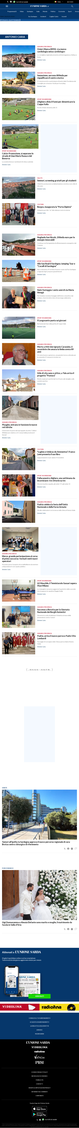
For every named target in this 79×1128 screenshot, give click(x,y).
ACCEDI (70, 2)
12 (35, 670)
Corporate (40, 1095)
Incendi (64, 16)
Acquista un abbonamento (39, 1022)
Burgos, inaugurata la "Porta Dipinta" (54, 207)
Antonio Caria (41, 60)
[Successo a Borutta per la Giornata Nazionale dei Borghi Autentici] (18, 617)
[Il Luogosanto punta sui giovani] (18, 328)
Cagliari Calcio (53, 16)
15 (42, 670)
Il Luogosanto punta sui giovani (51, 320)
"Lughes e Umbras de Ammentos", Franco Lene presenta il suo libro (56, 453)
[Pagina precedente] (52, 669)
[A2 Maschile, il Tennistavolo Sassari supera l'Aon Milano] (18, 590)
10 (30, 670)
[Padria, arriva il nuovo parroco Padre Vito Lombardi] (18, 643)
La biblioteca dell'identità (39, 1026)
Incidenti (43, 16)
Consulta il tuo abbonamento (39, 1018)
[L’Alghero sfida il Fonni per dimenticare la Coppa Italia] (18, 109)
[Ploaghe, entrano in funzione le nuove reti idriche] (20, 408)
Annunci (39, 1030)
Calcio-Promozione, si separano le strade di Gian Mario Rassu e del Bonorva (17, 156)
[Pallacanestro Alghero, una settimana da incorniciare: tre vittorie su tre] (18, 485)
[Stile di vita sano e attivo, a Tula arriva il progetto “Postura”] (18, 380)
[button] (65, 849)
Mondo (45, 11)
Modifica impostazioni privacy (40, 1088)
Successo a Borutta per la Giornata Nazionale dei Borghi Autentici (53, 610)
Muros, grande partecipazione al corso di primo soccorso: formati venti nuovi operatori (20, 558)
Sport (70, 11)
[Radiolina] (59, 1007)
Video (22, 11)
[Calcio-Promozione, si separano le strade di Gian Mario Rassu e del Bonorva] (20, 136)
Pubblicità (39, 1080)
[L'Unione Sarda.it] (39, 6)
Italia (38, 11)
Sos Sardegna (32, 16)
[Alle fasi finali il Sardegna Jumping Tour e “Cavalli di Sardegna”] (18, 271)
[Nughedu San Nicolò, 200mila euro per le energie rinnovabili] (18, 245)
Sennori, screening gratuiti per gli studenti (56, 180)
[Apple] (39, 1108)
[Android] (39, 1114)
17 (46, 670)
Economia (62, 11)
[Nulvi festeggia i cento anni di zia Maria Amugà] (18, 297)
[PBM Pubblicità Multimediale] (39, 1062)
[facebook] (11, 2)
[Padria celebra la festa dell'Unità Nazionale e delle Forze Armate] (18, 512)
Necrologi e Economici (39, 1076)
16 (44, 670)
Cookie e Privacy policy (39, 1072)
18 (48, 670)
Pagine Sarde (39, 1034)
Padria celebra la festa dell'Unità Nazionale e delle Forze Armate (52, 505)
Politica (53, 11)
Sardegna (30, 11)
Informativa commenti (39, 1091)
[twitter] (8, 2)
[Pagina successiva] (27, 669)
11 (33, 670)
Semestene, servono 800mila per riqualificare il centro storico (52, 76)
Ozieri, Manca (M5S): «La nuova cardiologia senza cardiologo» (51, 50)
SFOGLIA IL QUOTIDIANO (10, 20)
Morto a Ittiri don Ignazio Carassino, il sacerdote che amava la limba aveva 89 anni (55, 349)
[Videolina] (20, 1007)
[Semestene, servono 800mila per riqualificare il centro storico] (18, 83)
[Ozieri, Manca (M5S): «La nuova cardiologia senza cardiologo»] (18, 56)
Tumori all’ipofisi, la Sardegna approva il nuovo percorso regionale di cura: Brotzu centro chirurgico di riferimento (36, 843)
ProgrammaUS (12, 11)
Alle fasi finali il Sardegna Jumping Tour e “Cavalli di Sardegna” (56, 264)
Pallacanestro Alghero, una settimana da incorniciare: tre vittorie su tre (56, 479)
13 (37, 670)
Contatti (39, 1084)
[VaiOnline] (39, 1058)
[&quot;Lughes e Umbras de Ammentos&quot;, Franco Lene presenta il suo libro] (18, 459)
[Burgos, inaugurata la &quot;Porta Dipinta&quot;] (18, 214)
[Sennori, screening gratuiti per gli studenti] (18, 188)
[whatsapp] (14, 2)
